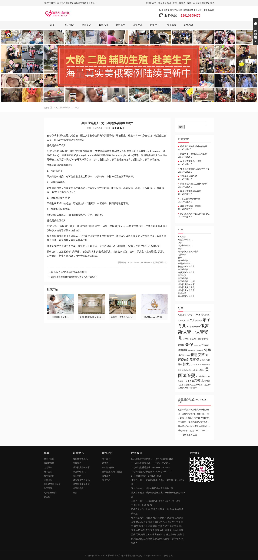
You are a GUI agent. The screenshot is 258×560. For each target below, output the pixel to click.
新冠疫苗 (197, 355)
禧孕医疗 (171, 25)
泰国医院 (48, 480)
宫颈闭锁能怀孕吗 (188, 176)
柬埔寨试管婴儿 (185, 263)
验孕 (195, 388)
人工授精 (190, 326)
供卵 (180, 242)
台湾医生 (48, 467)
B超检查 (181, 315)
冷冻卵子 (186, 339)
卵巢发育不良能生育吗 (190, 191)
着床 (201, 370)
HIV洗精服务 (108, 467)
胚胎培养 (203, 376)
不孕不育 (198, 314)
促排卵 (197, 326)
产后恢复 (198, 320)
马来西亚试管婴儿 (186, 296)
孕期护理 (191, 350)
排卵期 (187, 355)
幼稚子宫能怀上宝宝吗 (190, 206)
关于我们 (106, 459)
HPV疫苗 (188, 315)
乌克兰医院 (49, 459)
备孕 (180, 257)
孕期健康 (183, 350)
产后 (192, 320)
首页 (52, 25)
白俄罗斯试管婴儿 (186, 272)
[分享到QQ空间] (115, 128)
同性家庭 (182, 254)
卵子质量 (197, 339)
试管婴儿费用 (183, 388)
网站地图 (168, 555)
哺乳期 (181, 345)
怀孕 (207, 350)
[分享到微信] (121, 128)
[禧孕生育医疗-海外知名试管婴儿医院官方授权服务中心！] (58, 13)
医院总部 (103, 25)
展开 (255, 33)
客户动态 (69, 25)
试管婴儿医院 (190, 385)
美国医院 (48, 488)
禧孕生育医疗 (114, 555)
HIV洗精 (182, 236)
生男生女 (195, 370)
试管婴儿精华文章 (186, 290)
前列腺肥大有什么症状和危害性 (194, 213)
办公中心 (106, 480)
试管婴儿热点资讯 (186, 287)
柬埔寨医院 (49, 476)
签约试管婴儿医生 (52, 484)
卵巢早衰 (205, 339)
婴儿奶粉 (197, 345)
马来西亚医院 (50, 492)
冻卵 (180, 248)
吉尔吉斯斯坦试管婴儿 (188, 251)
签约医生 (120, 25)
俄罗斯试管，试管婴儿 (193, 331)
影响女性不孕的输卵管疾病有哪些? (70, 272)
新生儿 (187, 364)
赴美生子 (154, 25)
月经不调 (196, 364)
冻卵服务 (106, 476)
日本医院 (48, 471)
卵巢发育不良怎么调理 (190, 161)
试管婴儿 (137, 25)
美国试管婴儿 (66, 107)
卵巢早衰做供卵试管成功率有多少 (193, 169)
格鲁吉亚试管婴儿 (186, 266)
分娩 (192, 339)
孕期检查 (200, 350)
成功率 (181, 355)
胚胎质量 (187, 381)
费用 (190, 388)
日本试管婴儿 (184, 260)
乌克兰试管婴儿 (185, 239)
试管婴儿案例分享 (186, 284)
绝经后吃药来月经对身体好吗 (193, 146)
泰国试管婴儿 (184, 269)
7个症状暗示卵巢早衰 (190, 199)
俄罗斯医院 (49, 463)
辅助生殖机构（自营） (112, 471)
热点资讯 (86, 25)
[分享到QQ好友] (118, 128)
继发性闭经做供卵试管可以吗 (193, 154)
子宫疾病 (205, 345)
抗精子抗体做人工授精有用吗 (193, 184)
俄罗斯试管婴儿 (185, 245)
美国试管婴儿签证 (186, 281)
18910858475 (190, 15)
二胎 (187, 320)
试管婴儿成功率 (203, 384)
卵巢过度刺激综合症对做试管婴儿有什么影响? (75, 277)
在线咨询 (188, 25)
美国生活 (182, 275)
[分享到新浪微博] (113, 128)
